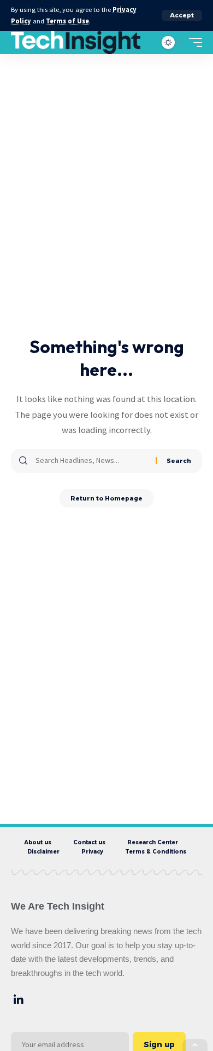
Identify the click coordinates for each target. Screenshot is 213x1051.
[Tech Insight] (76, 42)
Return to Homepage (106, 498)
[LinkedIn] (18, 1000)
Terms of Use (67, 21)
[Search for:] (91, 461)
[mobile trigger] (193, 42)
